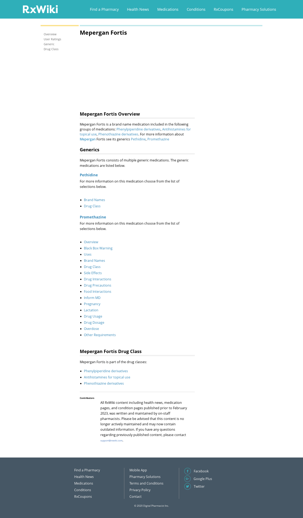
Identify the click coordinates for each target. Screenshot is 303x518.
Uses (88, 254)
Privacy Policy (139, 490)
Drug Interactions (97, 279)
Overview (91, 242)
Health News (138, 9)
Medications (168, 9)
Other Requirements (100, 335)
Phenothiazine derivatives (118, 134)
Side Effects (93, 273)
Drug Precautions (97, 285)
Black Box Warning (98, 248)
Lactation (91, 310)
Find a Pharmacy (104, 9)
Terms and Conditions (146, 483)
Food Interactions (97, 291)
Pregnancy (92, 304)
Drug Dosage (94, 322)
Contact (135, 496)
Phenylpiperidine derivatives (138, 129)
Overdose (91, 328)
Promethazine (158, 139)
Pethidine (138, 139)
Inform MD (92, 297)
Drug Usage (93, 316)
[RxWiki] (40, 9)
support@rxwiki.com (111, 440)
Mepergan (88, 139)
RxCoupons (223, 9)
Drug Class (92, 206)
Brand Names (94, 200)
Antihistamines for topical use (107, 377)
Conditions (196, 9)
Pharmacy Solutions (259, 9)
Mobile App (138, 470)
